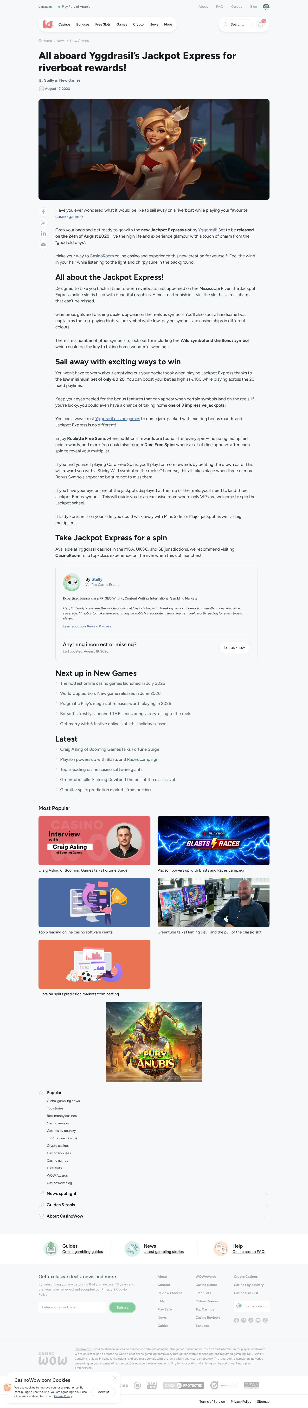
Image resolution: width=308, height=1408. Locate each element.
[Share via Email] (43, 244)
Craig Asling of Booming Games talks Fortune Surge (109, 749)
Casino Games (207, 1285)
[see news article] (94, 840)
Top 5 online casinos (62, 1138)
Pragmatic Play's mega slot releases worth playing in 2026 (115, 703)
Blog (253, 7)
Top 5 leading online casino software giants (101, 769)
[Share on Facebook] (43, 212)
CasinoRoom (102, 256)
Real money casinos (62, 1116)
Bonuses (202, 1326)
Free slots (54, 1168)
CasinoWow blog (59, 1183)
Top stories (55, 1108)
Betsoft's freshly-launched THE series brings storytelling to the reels (125, 713)
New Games (79, 41)
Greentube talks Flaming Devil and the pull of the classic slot (118, 779)
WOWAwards (206, 1277)
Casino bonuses (59, 1153)
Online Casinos (207, 1301)
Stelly (49, 80)
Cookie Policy (63, 1396)
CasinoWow (83, 1349)
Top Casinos (205, 1309)
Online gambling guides (82, 1251)
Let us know (234, 647)
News (61, 41)
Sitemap (263, 1402)
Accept (103, 1392)
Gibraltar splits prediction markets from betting (105, 789)
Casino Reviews (208, 1318)
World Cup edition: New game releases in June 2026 (110, 693)
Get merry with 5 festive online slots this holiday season (113, 723)
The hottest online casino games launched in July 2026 (112, 683)
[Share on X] (43, 223)
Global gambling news (63, 1101)
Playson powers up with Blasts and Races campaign (109, 759)
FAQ (219, 7)
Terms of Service (212, 1402)
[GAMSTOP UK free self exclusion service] (152, 1385)
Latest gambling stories (164, 1251)
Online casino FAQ (248, 1251)
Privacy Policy (241, 1402)
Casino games (57, 1161)
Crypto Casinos (246, 1277)
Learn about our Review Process (87, 626)
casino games (68, 216)
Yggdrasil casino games (117, 418)
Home (47, 41)
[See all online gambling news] (132, 1248)
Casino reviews (58, 1123)
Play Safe (165, 1309)
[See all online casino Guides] (51, 1248)
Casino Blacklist (246, 1293)
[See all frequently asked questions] (221, 1248)
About (203, 7)
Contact (164, 1285)
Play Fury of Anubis (76, 7)
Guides (236, 7)
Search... (237, 24)
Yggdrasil (207, 230)
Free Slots (203, 1293)
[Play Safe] (266, 6)
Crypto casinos (58, 1146)
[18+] (137, 1385)
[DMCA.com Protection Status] (183, 1385)
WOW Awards (57, 1175)
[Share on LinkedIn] (43, 233)
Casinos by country (61, 1131)
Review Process (170, 1293)
